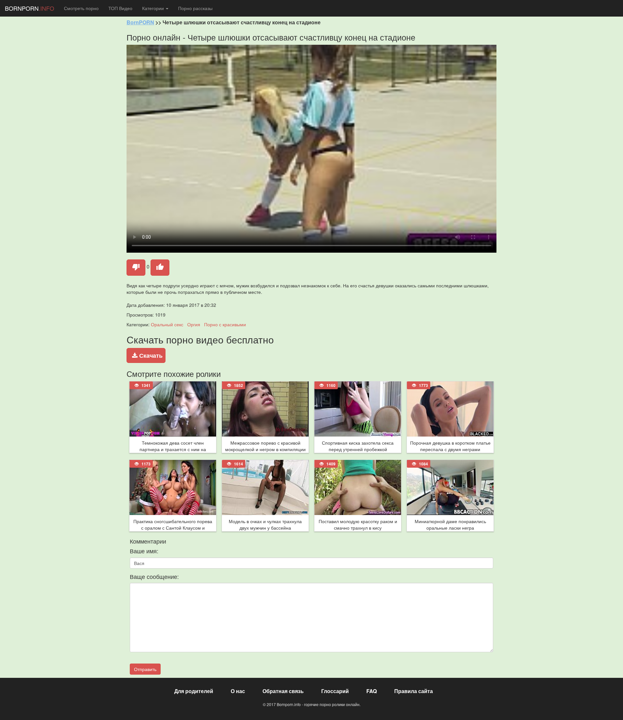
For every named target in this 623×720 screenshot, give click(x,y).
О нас (238, 691)
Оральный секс (167, 324)
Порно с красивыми (225, 324)
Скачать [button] (150, 355)
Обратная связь (283, 691)
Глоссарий (335, 691)
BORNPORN (29, 8)
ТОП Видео (120, 8)
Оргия (193, 324)
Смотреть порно (81, 8)
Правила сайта (413, 691)
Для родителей (193, 691)
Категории (153, 8)
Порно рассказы (195, 8)
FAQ (371, 691)
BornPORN (140, 22)
